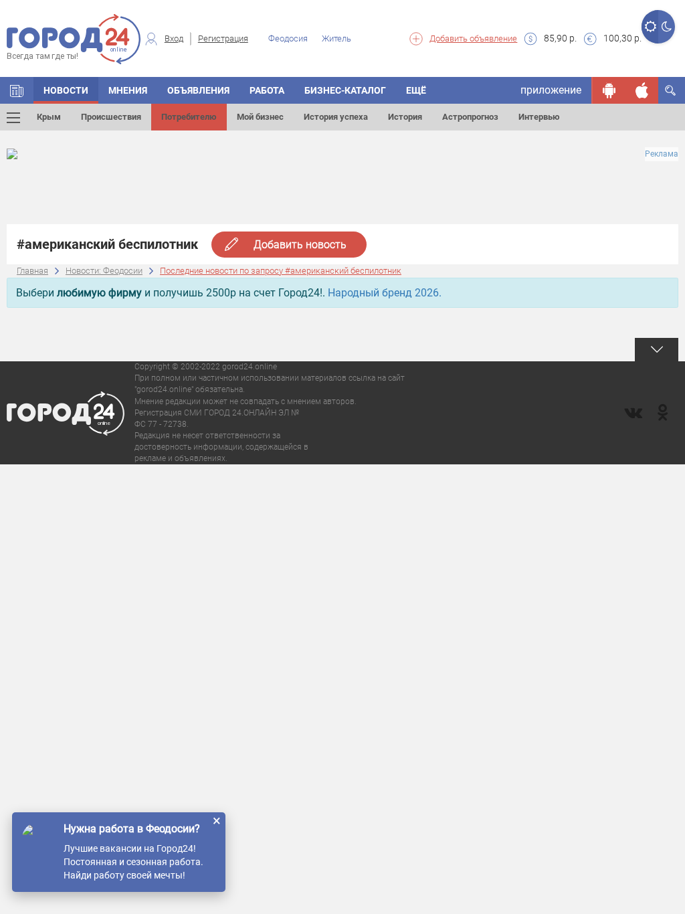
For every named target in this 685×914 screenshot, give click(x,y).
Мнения (127, 90)
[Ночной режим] (666, 26)
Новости (65, 90)
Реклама (661, 154)
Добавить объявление (473, 38)
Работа (267, 90)
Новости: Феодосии (104, 271)
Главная (32, 271)
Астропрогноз (470, 117)
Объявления (198, 90)
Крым (49, 117)
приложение (550, 90)
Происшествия (111, 117)
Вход (174, 38)
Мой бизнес (260, 117)
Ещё (416, 90)
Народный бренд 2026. (385, 292)
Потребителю (189, 117)
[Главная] (16, 90)
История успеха (336, 117)
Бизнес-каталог (345, 90)
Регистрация (223, 38)
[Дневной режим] (650, 26)
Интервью (539, 117)
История (405, 117)
